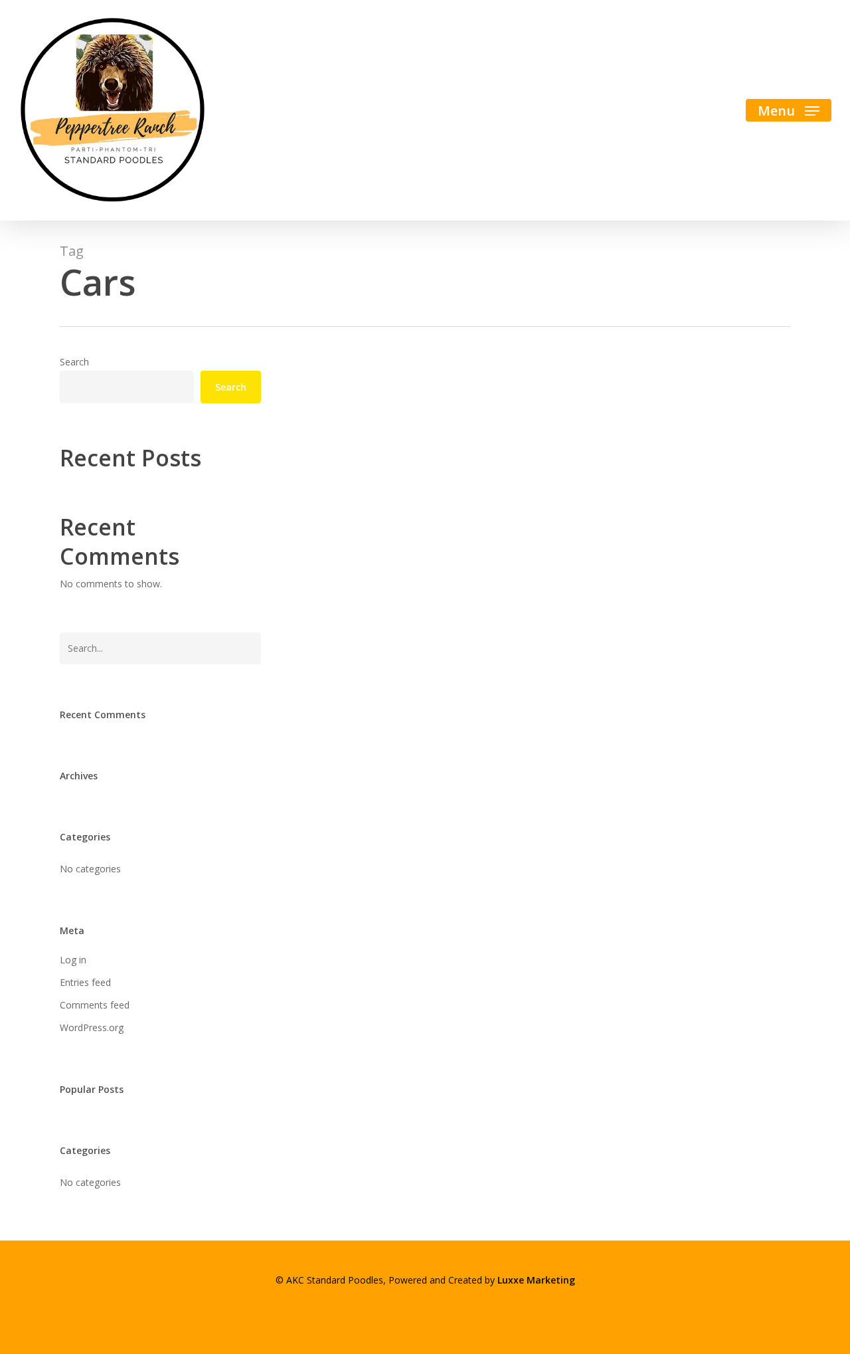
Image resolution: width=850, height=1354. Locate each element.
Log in (73, 959)
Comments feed (94, 1005)
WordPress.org (92, 1027)
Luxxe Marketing (536, 1280)
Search (74, 361)
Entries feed (85, 982)
